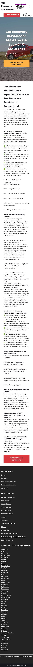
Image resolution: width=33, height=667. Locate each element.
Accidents (4, 517)
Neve (8, 665)
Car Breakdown (6, 510)
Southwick (4, 629)
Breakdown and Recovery (9, 533)
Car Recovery (5, 500)
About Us (4, 478)
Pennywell (4, 605)
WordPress (22, 665)
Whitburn (3, 647)
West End (4, 645)
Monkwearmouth (6, 595)
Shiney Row (4, 622)
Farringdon (4, 570)
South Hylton (5, 626)
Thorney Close (5, 637)
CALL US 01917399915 (12, 15)
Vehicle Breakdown (7, 514)
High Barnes (4, 584)
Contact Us (4, 488)
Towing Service (6, 504)
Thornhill (3, 635)
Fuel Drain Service (7, 540)
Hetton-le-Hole (5, 582)
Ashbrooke (4, 549)
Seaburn (3, 620)
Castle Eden (4, 557)
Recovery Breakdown (8, 497)
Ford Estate (4, 572)
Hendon (3, 580)
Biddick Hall (4, 553)
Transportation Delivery (8, 523)
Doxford (3, 564)
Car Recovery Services (8, 481)
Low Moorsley (5, 589)
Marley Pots (4, 591)
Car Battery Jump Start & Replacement (13, 537)
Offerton (3, 601)
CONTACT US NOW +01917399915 (16, 63)
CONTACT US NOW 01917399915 (16, 459)
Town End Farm (5, 639)
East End (4, 568)
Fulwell (3, 574)
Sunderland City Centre (8, 633)
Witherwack (4, 649)
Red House (4, 612)
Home (3, 475)
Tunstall (3, 641)
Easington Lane (5, 566)
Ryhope (3, 618)
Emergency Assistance (8, 485)
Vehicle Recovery (6, 507)
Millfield (3, 593)
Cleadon (3, 559)
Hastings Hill (5, 578)
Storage (3, 527)
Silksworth (4, 624)
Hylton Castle (5, 587)
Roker (3, 616)
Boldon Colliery (5, 555)
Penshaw (4, 608)
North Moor (4, 599)
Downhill (3, 561)
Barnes (3, 551)
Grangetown (4, 576)
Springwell (4, 631)
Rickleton (4, 614)
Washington (4, 643)
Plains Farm (4, 610)
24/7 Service (5, 530)
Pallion (3, 603)
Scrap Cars (4, 520)
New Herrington (5, 597)
